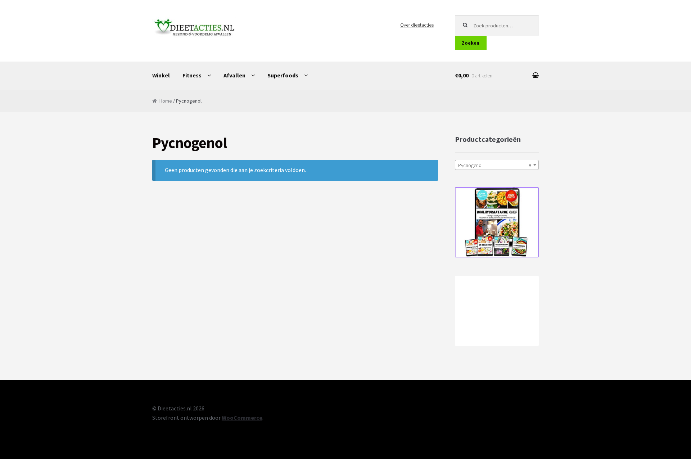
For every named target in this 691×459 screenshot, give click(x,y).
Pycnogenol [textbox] (495, 165)
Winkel (161, 75)
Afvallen (234, 75)
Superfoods (282, 75)
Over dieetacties (417, 25)
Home (165, 101)
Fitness (192, 75)
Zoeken (470, 43)
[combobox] (497, 165)
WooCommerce (242, 417)
